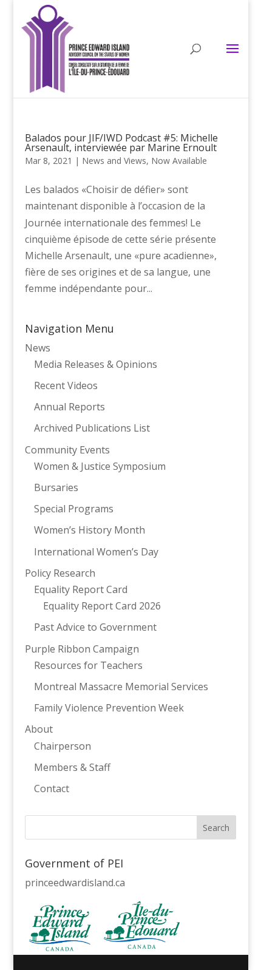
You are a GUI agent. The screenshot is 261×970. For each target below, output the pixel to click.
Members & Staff (72, 767)
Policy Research (60, 573)
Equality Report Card (80, 589)
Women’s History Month (89, 530)
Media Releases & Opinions (95, 364)
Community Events (67, 449)
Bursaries (56, 487)
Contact (51, 788)
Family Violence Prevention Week (109, 707)
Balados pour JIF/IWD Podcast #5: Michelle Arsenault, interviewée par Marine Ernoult (121, 142)
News (37, 347)
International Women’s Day (96, 551)
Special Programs (74, 508)
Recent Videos (66, 385)
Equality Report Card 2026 (102, 605)
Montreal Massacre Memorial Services (121, 686)
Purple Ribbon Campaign (82, 649)
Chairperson (62, 746)
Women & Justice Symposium (100, 466)
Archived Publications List (92, 428)
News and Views (114, 160)
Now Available (179, 160)
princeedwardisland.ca (75, 882)
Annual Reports (69, 406)
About (39, 729)
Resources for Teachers (88, 665)
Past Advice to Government (95, 627)
